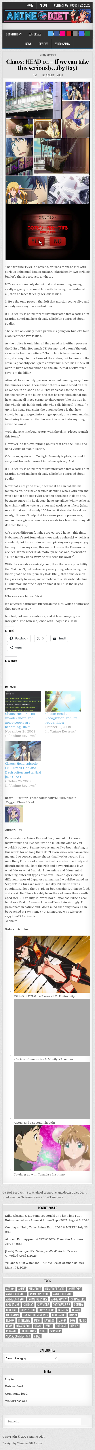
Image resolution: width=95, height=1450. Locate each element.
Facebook (37, 798)
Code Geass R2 (61, 1304)
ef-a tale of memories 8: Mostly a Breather (44, 1059)
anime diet (35, 1289)
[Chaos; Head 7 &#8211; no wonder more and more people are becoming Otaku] (23, 701)
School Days (28, 1331)
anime (21, 1289)
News (28, 43)
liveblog (49, 1320)
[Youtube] (69, 33)
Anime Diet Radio (55, 1289)
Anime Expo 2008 (39, 1294)
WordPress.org (16, 1401)
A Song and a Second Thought (34, 1122)
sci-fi (43, 1331)
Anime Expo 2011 (15, 1299)
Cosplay (63, 1310)
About (43, 5)
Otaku (38, 1326)
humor (10, 1320)
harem (73, 1315)
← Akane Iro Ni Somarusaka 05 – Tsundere (32, 1197)
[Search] (75, 33)
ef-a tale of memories (35, 1315)
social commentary (18, 1336)
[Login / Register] (87, 33)
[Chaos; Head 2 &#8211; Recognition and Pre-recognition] (63, 701)
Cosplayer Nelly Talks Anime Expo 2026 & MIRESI (41, 1227)
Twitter (22, 798)
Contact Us (61, 5)
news (9, 1326)
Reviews (43, 43)
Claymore (43, 1304)
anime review (58, 1299)
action (10, 1289)
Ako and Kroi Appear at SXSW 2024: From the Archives (44, 1239)
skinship (55, 1331)
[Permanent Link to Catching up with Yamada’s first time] (52, 1170)
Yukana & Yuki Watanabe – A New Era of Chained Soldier (44, 1263)
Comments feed (16, 1393)
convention (28, 1310)
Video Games (62, 43)
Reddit (48, 798)
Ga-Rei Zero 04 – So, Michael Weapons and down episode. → (44, 1192)
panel (49, 1326)
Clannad (28, 1304)
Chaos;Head (25, 802)
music (82, 1320)
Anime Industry (37, 1299)
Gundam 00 (58, 1315)
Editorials (35, 34)
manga (62, 1320)
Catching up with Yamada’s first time (39, 1174)
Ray (35, 75)
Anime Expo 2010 (62, 1294)
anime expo (74, 1289)
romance (11, 1331)
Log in (9, 1379)
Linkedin (70, 798)
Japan (37, 1320)
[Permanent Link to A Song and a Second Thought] (52, 1118)
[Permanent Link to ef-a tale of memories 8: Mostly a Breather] (52, 1055)
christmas (12, 1304)
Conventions (14, 34)
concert (11, 1310)
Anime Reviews (48, 55)
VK (55, 798)
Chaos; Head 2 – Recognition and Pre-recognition (62, 718)
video (37, 1336)
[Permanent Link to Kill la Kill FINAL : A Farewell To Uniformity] (52, 991)
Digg (60, 798)
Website (11, 921)
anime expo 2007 (16, 1294)
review (74, 1326)
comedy (78, 1304)
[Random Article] (81, 33)
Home (30, 5)
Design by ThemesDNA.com (22, 1443)
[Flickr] (62, 33)
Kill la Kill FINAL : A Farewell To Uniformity (44, 996)
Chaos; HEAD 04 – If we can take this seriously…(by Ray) (47, 65)
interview (24, 1320)
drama (76, 1310)
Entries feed (14, 1386)
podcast (61, 1326)
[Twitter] (50, 33)
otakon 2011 (23, 1326)
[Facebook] (56, 33)
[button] (33, 100)
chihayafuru (77, 1299)
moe (72, 1320)
